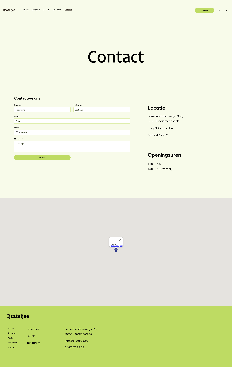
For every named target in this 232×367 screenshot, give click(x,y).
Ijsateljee (9, 9)
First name (18, 105)
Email (17, 116)
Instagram (33, 342)
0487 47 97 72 (158, 135)
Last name (77, 105)
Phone (16, 127)
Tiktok (30, 336)
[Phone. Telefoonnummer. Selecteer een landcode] (18, 132)
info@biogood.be (160, 128)
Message (18, 139)
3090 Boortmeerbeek (163, 121)
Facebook (33, 329)
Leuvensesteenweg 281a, (165, 116)
